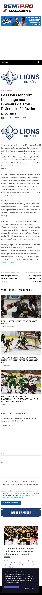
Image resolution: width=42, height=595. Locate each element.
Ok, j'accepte (12, 587)
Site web (4, 472)
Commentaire (6, 425)
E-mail (4, 463)
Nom (3, 454)
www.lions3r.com (7, 262)
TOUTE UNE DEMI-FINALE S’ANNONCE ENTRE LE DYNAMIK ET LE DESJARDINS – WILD (20, 360)
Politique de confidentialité (29, 587)
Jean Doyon (10, 118)
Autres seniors (6, 91)
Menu (6, 62)
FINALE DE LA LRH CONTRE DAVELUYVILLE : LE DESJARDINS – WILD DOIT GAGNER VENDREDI (19, 399)
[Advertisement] (21, 45)
